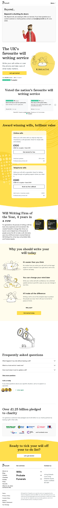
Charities (5, 477)
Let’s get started (15, 73)
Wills (19, 471)
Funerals (21, 478)
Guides (4, 479)
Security (4, 483)
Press (4, 481)
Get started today (29, 313)
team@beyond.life (38, 19)
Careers (4, 475)
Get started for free (29, 152)
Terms (4, 493)
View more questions (8, 375)
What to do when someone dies (7, 486)
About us (5, 471)
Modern (7, 501)
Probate (20, 475)
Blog (3, 473)
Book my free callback (29, 187)
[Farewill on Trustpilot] (9, 80)
